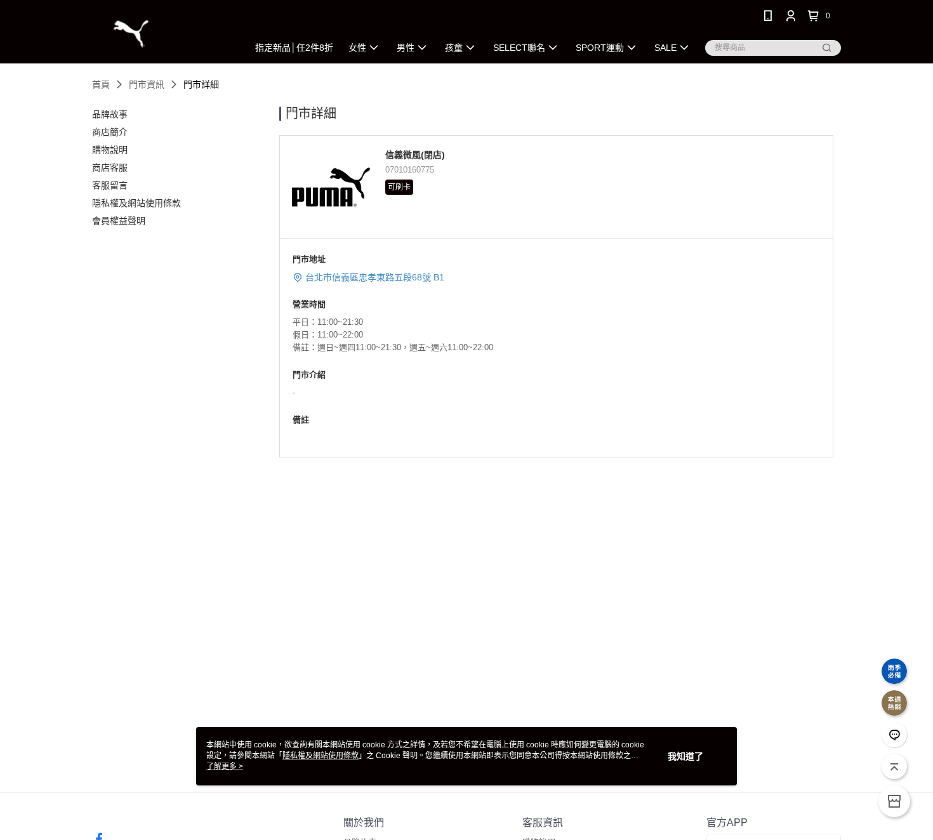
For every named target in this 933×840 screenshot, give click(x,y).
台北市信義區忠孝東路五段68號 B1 (374, 277)
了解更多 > (224, 766)
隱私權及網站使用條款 (320, 755)
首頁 (101, 84)
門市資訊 (146, 84)
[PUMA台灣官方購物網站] (162, 33)
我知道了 (685, 756)
